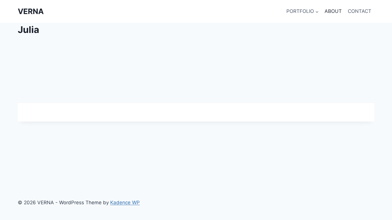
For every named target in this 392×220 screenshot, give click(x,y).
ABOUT (333, 11)
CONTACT (359, 11)
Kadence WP (125, 202)
